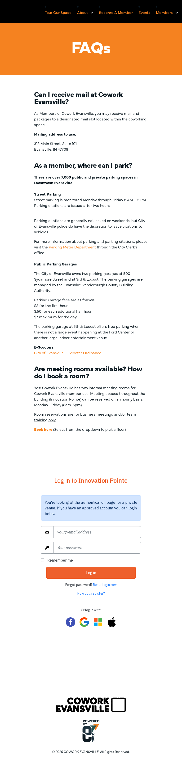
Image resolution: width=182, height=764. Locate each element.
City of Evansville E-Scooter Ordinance (67, 352)
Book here (43, 429)
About (82, 12)
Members (164, 12)
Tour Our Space (58, 12)
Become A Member (116, 12)
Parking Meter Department (72, 246)
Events (144, 12)
